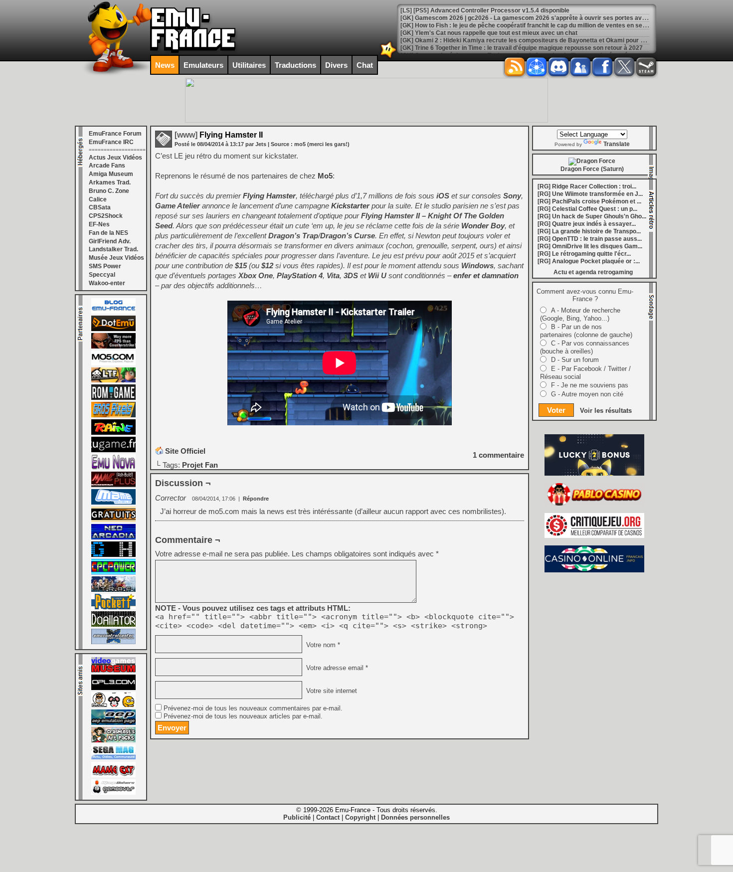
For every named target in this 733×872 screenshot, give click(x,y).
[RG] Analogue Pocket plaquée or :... (589, 261)
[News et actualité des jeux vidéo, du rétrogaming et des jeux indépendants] (113, 397)
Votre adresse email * (336, 668)
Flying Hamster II (219, 135)
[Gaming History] (113, 554)
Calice (98, 199)
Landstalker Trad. (113, 249)
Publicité (297, 817)
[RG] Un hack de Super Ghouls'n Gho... (592, 216)
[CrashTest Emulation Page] (113, 740)
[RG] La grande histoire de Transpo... (589, 231)
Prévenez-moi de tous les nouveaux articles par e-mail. (243, 716)
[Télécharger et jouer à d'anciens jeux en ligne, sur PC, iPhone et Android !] (113, 329)
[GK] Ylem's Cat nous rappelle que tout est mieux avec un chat (488, 32)
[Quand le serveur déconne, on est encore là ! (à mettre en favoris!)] (113, 311)
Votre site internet (330, 691)
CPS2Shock (106, 215)
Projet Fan (200, 465)
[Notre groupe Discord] (558, 67)
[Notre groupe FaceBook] (580, 67)
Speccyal (102, 274)
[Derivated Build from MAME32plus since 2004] (113, 485)
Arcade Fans (107, 165)
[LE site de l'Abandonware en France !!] (113, 380)
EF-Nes (99, 224)
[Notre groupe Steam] (646, 67)
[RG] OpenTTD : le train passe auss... (590, 238)
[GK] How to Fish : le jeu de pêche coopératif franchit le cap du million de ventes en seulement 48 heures (547, 25)
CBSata (100, 207)
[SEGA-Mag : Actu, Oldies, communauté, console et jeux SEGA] (113, 757)
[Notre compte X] (624, 67)
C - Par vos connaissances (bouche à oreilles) (584, 347)
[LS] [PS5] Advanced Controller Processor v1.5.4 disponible (484, 10)
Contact (328, 817)
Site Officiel (185, 451)
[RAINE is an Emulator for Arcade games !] (113, 432)
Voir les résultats (606, 410)
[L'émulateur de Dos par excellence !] (113, 346)
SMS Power (105, 266)
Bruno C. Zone (109, 190)
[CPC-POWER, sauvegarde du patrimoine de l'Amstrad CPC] (113, 572)
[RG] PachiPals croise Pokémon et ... (589, 201)
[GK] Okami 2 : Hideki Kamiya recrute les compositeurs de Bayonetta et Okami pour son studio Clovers (547, 40)
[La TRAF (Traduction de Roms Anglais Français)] (113, 589)
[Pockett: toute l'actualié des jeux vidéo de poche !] (113, 607)
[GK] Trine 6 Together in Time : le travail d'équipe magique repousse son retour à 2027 (521, 47)
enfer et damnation (486, 275)
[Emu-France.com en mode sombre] (388, 57)
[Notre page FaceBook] (602, 67)
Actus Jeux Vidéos (115, 157)
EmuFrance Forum (115, 133)
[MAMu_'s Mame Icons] (113, 705)
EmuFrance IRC (111, 142)
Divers (336, 65)
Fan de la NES (108, 232)
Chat (365, 65)
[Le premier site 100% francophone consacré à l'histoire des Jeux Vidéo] (113, 415)
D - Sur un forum (575, 359)
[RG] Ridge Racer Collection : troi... (587, 186)
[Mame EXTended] (113, 775)
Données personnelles (415, 817)
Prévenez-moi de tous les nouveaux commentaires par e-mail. (253, 708)
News (165, 65)
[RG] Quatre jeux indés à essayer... (587, 223)
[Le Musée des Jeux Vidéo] (113, 670)
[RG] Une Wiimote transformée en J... (590, 193)
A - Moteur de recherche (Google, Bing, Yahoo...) (580, 314)
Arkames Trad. (110, 182)
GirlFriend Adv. (110, 241)
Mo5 (325, 176)
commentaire (498, 455)
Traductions (295, 65)
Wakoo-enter (107, 283)
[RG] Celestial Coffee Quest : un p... (587, 208)
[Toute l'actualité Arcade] (113, 537)
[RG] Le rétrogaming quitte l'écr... (584, 253)
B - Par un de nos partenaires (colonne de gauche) (586, 331)
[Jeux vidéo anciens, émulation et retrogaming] (113, 467)
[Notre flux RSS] (515, 67)
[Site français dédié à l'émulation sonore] (113, 688)
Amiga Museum (111, 174)
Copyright (360, 817)
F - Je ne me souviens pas (589, 385)
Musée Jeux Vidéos (116, 257)
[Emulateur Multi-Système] (113, 624)
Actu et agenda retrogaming (593, 272)
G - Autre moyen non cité (587, 394)
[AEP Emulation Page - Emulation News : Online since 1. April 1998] (113, 722)
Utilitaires (249, 65)
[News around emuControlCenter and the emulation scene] (113, 642)
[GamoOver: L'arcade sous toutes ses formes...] (113, 792)
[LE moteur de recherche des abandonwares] (113, 520)
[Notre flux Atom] (537, 67)
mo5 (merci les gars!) (322, 144)
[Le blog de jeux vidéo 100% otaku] (113, 450)
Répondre (256, 499)
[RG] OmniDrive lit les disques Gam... (590, 246)
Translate (616, 144)
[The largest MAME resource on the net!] (113, 502)
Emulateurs (203, 65)
